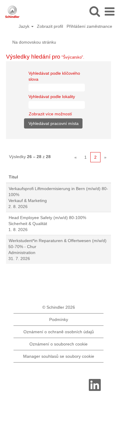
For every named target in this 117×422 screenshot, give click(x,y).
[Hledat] (94, 11)
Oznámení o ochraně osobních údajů (58, 331)
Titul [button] (13, 177)
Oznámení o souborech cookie (58, 344)
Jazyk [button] (25, 26)
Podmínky (58, 319)
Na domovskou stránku (34, 42)
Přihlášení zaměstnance (89, 26)
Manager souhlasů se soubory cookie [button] (58, 356)
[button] (109, 11)
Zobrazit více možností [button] (50, 113)
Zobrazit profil (50, 26)
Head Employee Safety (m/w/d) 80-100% (47, 217)
